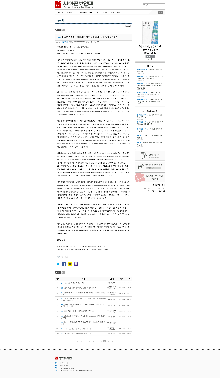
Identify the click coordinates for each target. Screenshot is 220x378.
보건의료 (154, 191)
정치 (145, 188)
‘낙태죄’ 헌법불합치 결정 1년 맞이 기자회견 (76, 329)
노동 (154, 188)
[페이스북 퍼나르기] (64, 264)
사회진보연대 (74, 4)
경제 (149, 188)
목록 (63, 30)
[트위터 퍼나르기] (58, 264)
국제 (148, 191)
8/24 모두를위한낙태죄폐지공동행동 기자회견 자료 (78, 288)
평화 (163, 188)
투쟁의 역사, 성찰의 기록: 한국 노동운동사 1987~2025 (150, 49)
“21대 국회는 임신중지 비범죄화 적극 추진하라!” (77, 311)
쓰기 (59, 30)
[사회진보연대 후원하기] (150, 177)
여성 (159, 188)
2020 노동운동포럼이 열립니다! (72, 283)
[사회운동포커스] (142, 69)
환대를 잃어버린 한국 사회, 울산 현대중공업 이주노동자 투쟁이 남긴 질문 (149, 85)
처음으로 (60, 12)
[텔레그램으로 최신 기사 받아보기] (150, 155)
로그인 (160, 12)
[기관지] (140, 136)
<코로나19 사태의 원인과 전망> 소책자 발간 (76, 333)
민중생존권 (162, 191)
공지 (61, 20)
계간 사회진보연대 (86, 12)
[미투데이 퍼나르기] (76, 264)
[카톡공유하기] (70, 264)
